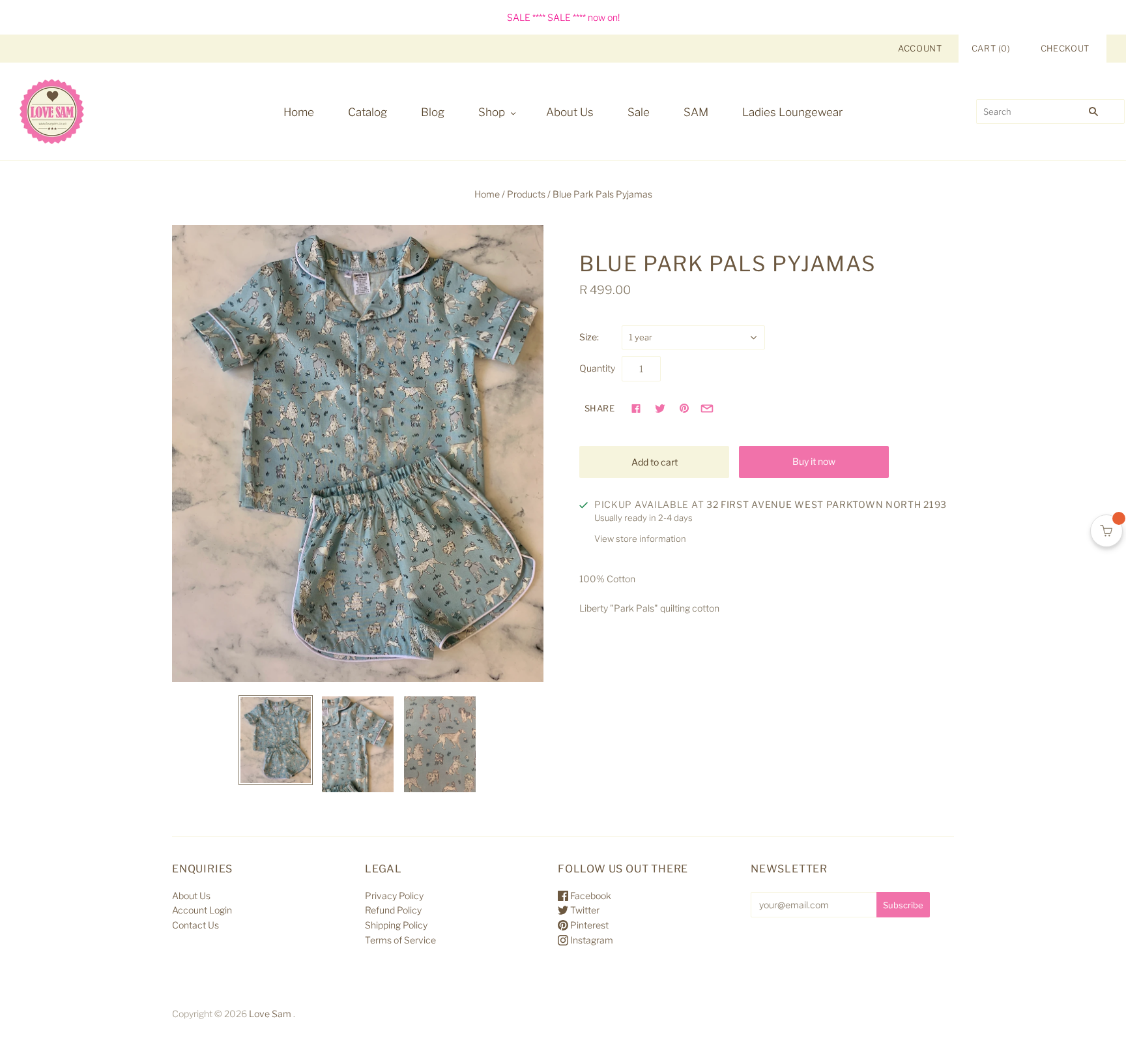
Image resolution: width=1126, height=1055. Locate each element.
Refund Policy (393, 909)
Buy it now (813, 461)
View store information (640, 538)
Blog (432, 112)
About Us (570, 112)
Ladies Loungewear (792, 112)
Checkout (1065, 48)
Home (298, 112)
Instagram (590, 939)
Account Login (202, 909)
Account (920, 48)
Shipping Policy (396, 924)
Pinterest (588, 924)
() (991, 48)
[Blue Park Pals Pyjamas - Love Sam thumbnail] (275, 740)
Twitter (583, 909)
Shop (491, 112)
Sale (639, 112)
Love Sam (270, 1013)
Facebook (589, 895)
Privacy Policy (394, 895)
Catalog (367, 112)
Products (526, 194)
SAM (696, 112)
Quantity (597, 368)
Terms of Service (400, 939)
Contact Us (195, 924)
